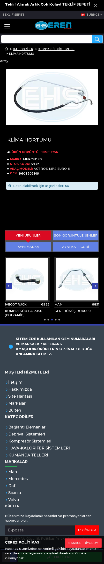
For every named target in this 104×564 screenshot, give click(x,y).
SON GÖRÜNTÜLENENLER (75, 235)
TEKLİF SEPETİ (76, 4)
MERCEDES (32, 159)
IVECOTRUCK (16, 304)
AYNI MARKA (28, 247)
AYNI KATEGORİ (75, 247)
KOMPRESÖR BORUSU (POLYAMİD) (23, 313)
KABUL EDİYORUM (84, 543)
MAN (58, 304)
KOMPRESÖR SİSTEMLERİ (56, 49)
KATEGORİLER (23, 49)
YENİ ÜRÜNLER (28, 235)
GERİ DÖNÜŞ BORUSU (72, 311)
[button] (9, 286)
